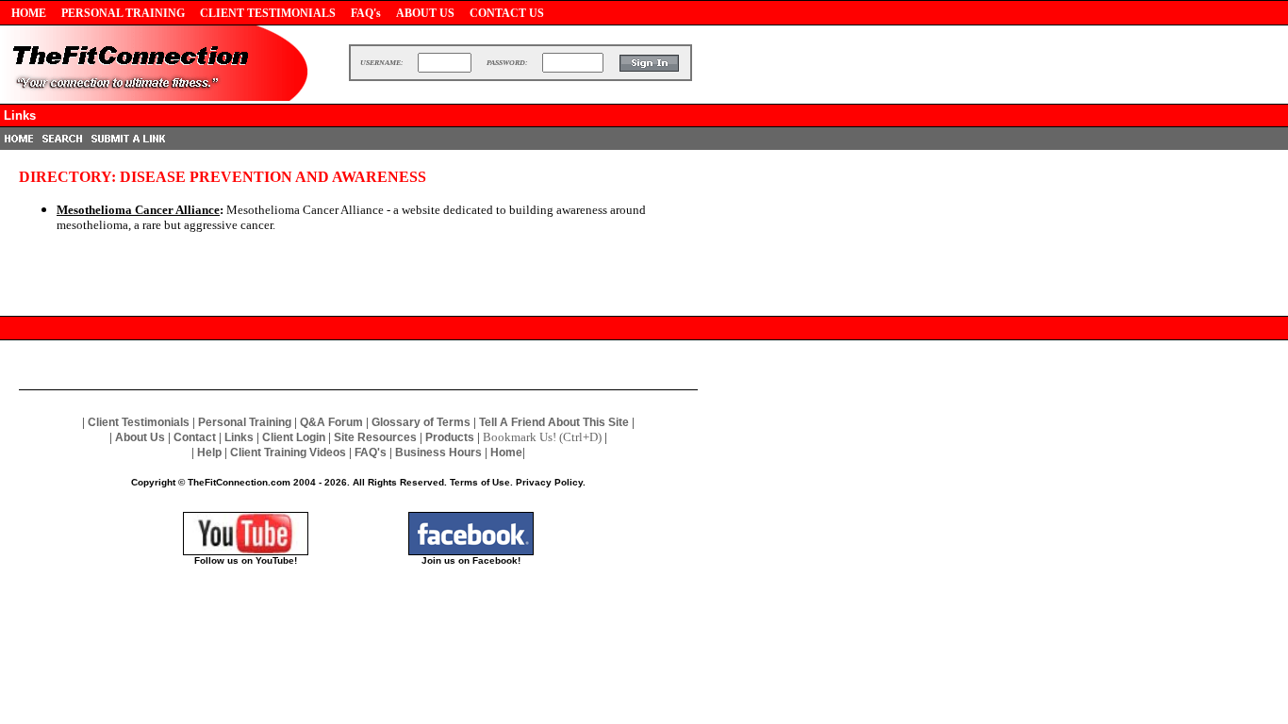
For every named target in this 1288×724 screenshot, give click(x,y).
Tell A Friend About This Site (554, 422)
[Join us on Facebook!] (471, 550)
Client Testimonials (139, 422)
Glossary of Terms (421, 422)
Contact (194, 437)
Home (506, 452)
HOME (28, 13)
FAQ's (366, 13)
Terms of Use (480, 482)
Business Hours (438, 452)
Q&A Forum (331, 422)
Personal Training (244, 422)
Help (209, 452)
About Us (140, 437)
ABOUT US (425, 13)
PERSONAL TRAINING (123, 13)
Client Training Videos (288, 452)
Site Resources (375, 437)
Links (239, 437)
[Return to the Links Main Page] (19, 145)
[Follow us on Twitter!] (245, 550)
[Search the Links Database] (62, 145)
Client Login (293, 437)
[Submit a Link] (128, 145)
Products (449, 437)
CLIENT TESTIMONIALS (268, 13)
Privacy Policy (549, 482)
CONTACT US (507, 13)
